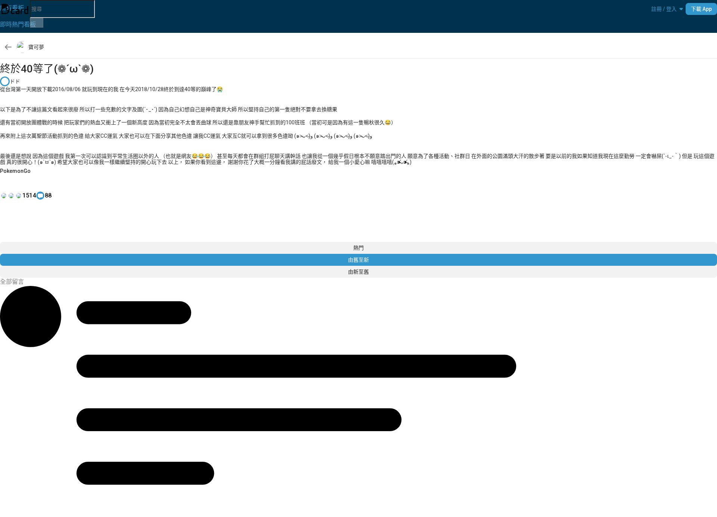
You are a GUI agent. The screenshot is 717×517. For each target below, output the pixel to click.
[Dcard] (15, 9)
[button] (664, 9)
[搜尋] (36, 23)
